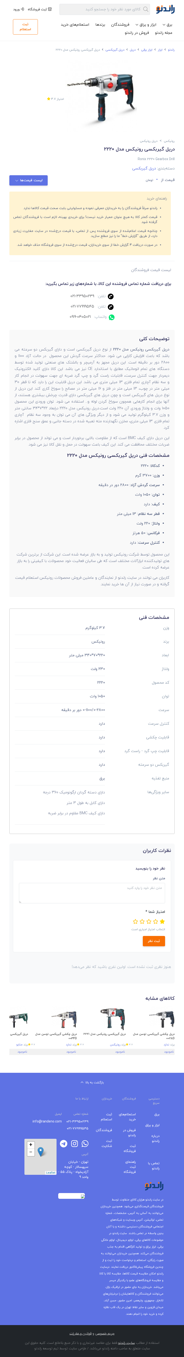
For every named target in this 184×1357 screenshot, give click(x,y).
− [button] (30, 1152)
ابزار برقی (146, 50)
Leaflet (50, 1173)
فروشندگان (120, 24)
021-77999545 (82, 306)
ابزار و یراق (152, 1125)
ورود (17, 9)
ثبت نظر (154, 941)
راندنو (171, 50)
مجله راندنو (163, 33)
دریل (132, 50)
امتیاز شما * (155, 912)
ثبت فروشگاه (38, 9)
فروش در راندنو (137, 33)
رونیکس (115, 1045)
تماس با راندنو (154, 1166)
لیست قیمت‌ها (31, 180)
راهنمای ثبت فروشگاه (130, 1167)
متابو (19, 1045)
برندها (100, 24)
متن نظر (159, 878)
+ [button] (30, 1145)
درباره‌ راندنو (155, 1138)
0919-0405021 (80, 317)
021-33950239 (82, 296)
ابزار (159, 50)
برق (157, 1114)
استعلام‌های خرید (75, 24)
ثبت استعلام (25, 27)
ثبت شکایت (107, 1143)
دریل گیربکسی (114, 50)
